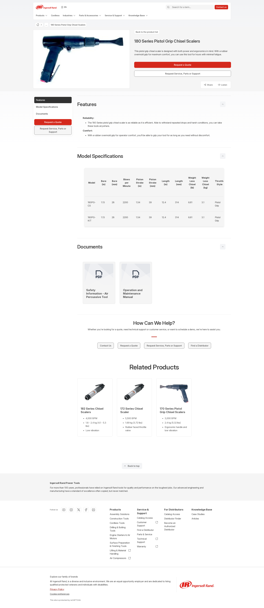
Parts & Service (144, 534)
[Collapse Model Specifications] (223, 156)
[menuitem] (42, 15)
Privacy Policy (57, 589)
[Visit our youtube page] (63, 509)
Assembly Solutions (119, 514)
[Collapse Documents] (223, 246)
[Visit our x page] (78, 509)
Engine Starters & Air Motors (120, 537)
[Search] (168, 7)
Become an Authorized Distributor (170, 526)
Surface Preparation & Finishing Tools (120, 544)
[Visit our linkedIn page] (93, 509)
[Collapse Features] (223, 104)
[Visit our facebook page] (86, 509)
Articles (195, 518)
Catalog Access (145, 518)
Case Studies (198, 514)
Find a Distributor (145, 530)
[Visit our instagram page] (71, 509)
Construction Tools (119, 518)
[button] (154, 104)
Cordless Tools (117, 523)
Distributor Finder (172, 518)
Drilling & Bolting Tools (118, 529)
